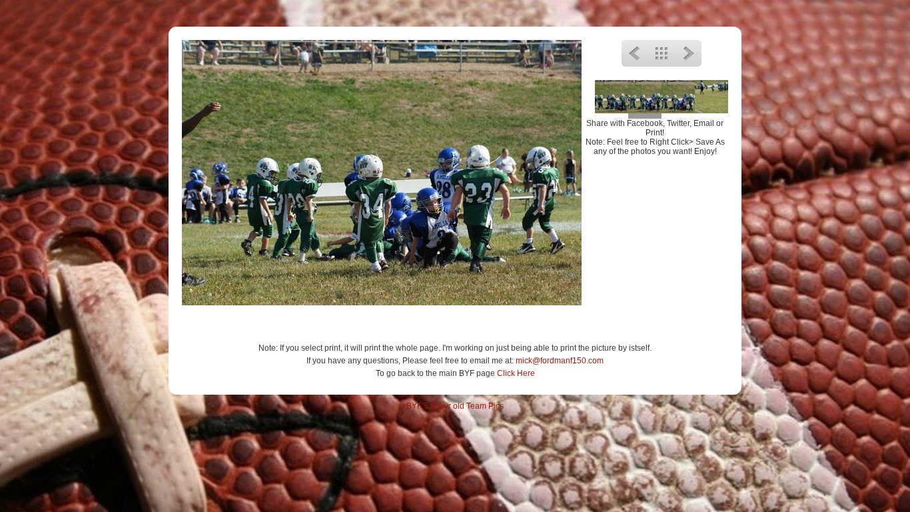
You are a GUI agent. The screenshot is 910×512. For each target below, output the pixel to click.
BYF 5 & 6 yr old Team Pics (455, 406)
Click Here (516, 373)
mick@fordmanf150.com (560, 360)
